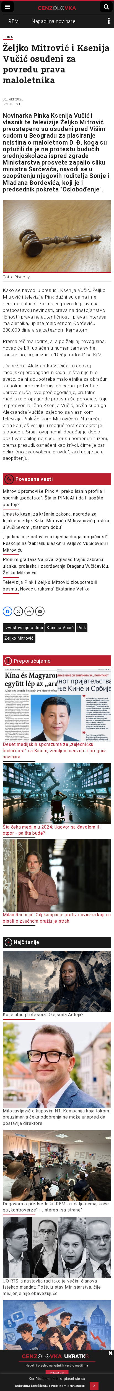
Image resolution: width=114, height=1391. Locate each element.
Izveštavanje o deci (23, 627)
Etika (8, 37)
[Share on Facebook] (7, 611)
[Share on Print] (29, 611)
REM (13, 21)
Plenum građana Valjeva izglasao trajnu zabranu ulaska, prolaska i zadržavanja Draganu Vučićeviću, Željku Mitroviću (56, 566)
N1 (18, 104)
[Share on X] (18, 611)
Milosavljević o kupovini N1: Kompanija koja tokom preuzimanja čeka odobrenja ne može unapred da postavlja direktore (56, 1117)
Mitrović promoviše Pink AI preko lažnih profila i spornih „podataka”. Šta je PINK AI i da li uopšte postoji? (54, 498)
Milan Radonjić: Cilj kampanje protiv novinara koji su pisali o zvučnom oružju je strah (57, 917)
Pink (81, 627)
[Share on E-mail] (40, 611)
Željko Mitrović (19, 638)
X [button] (94, 1385)
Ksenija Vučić (60, 627)
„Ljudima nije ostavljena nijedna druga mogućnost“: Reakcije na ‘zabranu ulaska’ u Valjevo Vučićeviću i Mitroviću (56, 543)
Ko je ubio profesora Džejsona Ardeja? (43, 1014)
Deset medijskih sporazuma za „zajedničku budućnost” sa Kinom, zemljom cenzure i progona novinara (55, 750)
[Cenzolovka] (57, 7)
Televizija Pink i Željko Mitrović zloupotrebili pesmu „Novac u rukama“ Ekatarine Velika (50, 586)
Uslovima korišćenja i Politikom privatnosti (50, 1385)
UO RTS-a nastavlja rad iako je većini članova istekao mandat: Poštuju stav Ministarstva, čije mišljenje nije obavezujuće (52, 1287)
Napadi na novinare (54, 21)
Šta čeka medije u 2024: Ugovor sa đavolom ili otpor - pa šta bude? (52, 830)
